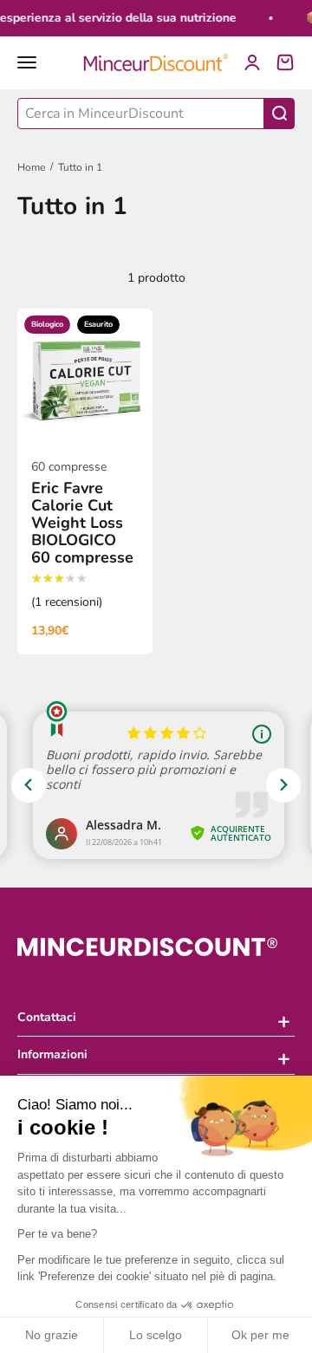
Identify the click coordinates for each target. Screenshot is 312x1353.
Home (31, 167)
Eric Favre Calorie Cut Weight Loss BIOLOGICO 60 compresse (82, 523)
